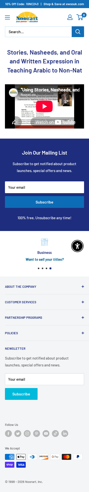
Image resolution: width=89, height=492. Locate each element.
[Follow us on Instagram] (27, 433)
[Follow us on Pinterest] (36, 433)
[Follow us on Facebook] (8, 433)
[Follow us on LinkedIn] (64, 433)
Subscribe (44, 202)
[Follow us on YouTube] (46, 433)
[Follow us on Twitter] (17, 433)
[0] (80, 17)
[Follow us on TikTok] (55, 433)
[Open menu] (7, 17)
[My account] (69, 17)
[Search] (78, 31)
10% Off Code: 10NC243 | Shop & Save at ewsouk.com (44, 4)
